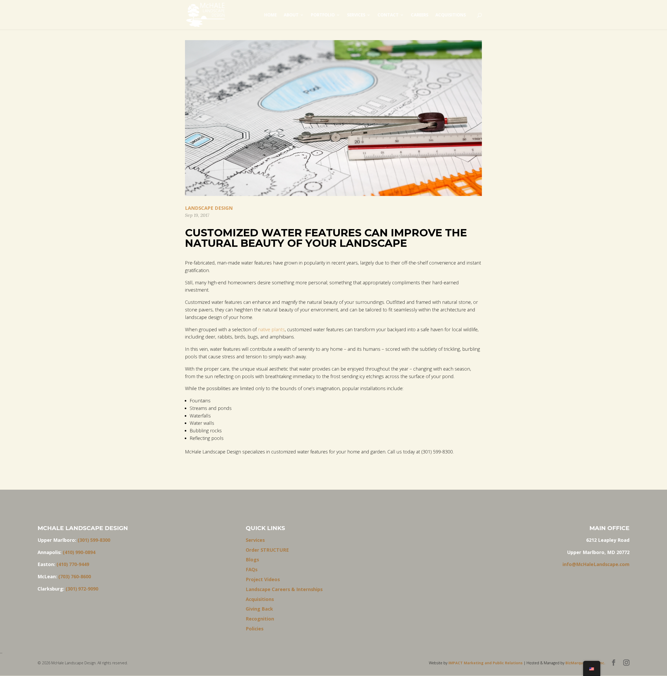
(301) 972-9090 (82, 589)
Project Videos (263, 579)
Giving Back (259, 609)
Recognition (260, 619)
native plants (271, 329)
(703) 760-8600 (74, 576)
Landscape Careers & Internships (284, 589)
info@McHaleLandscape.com (596, 564)
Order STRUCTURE (267, 550)
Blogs (252, 559)
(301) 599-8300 (94, 540)
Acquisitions (450, 15)
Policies (254, 628)
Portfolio (323, 15)
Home (270, 15)
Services (356, 15)
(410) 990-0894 (79, 552)
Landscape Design (209, 208)
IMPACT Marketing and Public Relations (486, 662)
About (291, 15)
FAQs (251, 569)
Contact (388, 15)
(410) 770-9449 (73, 564)
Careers (419, 15)
